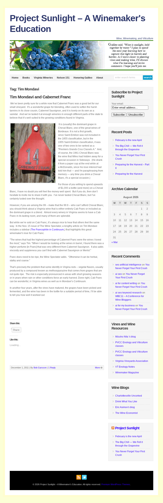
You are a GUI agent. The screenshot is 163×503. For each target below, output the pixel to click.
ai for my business (125, 305)
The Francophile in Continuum (47, 229)
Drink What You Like (126, 401)
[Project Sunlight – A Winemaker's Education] (81, 69)
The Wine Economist (126, 413)
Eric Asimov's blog (125, 407)
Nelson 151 (63, 77)
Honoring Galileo (83, 77)
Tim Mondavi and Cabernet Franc (40, 97)
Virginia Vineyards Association (131, 361)
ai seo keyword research (128, 292)
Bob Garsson (40, 367)
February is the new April (128, 140)
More (97, 367)
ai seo (118, 274)
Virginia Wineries (43, 77)
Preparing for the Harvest (128, 173)
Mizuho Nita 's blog (125, 336)
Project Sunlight (127, 428)
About (99, 77)
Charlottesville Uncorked (128, 395)
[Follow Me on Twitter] (84, 476)
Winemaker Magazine (127, 372)
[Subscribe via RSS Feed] (78, 476)
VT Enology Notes (125, 366)
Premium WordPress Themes (115, 484)
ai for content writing (126, 283)
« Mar (115, 242)
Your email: (118, 103)
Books (26, 77)
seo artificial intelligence (128, 264)
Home (15, 77)
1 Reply (52, 367)
